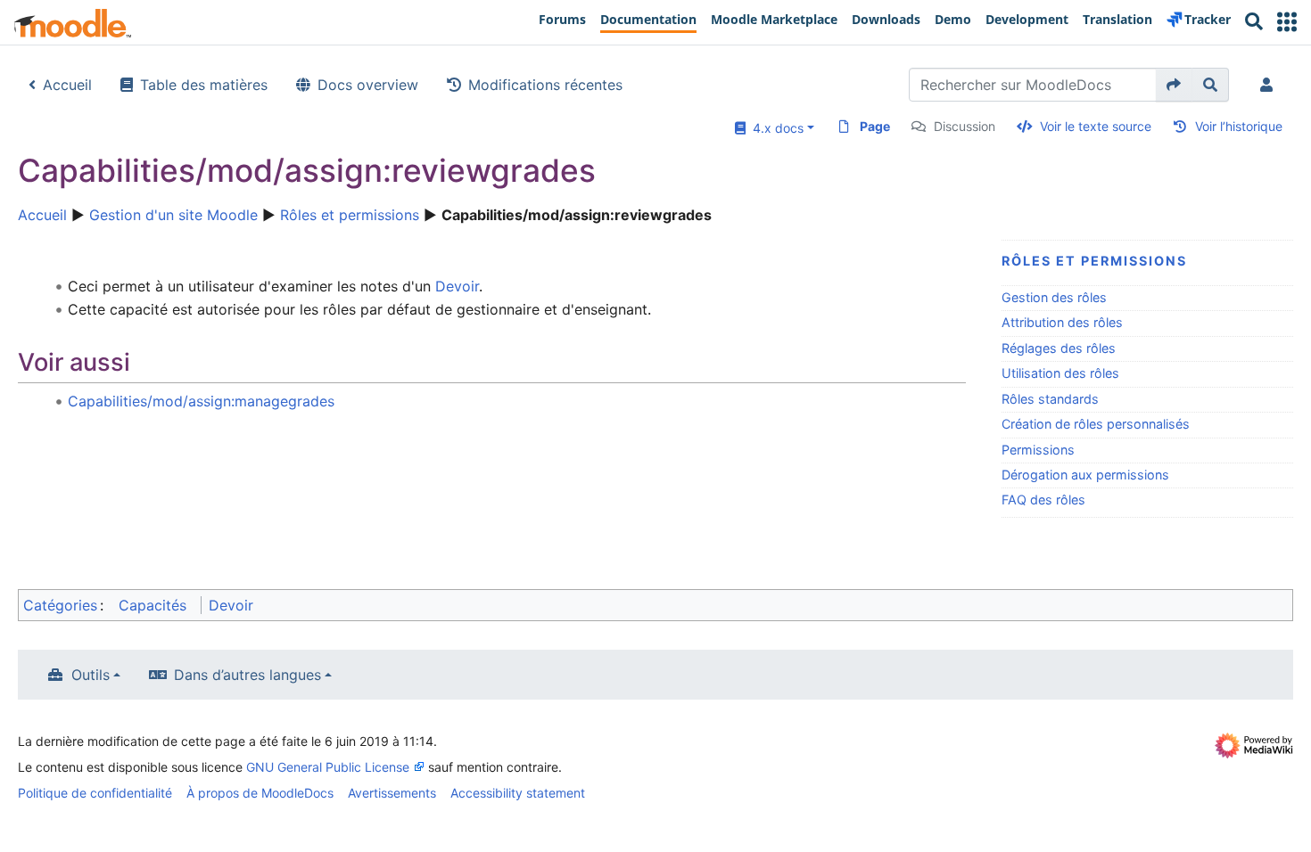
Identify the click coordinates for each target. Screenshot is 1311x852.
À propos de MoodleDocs (260, 792)
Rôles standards (1050, 398)
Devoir (457, 286)
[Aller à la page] (1174, 85)
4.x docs (775, 127)
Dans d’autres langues (247, 675)
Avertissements (392, 792)
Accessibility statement (517, 792)
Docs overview (367, 85)
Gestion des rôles (1054, 297)
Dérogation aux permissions (1085, 474)
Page (875, 126)
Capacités (152, 605)
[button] (1287, 21)
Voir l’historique (1238, 126)
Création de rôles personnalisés (1096, 423)
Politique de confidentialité (95, 792)
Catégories (60, 605)
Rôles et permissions (349, 215)
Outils (90, 675)
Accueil (67, 85)
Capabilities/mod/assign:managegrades (201, 401)
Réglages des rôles (1059, 348)
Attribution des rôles (1062, 322)
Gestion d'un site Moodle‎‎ (173, 215)
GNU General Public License (327, 766)
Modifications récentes (545, 85)
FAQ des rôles (1043, 499)
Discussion (964, 126)
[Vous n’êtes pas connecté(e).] (1269, 84)
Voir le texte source (1095, 126)
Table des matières (204, 85)
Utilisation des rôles (1060, 373)
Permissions (1038, 449)
